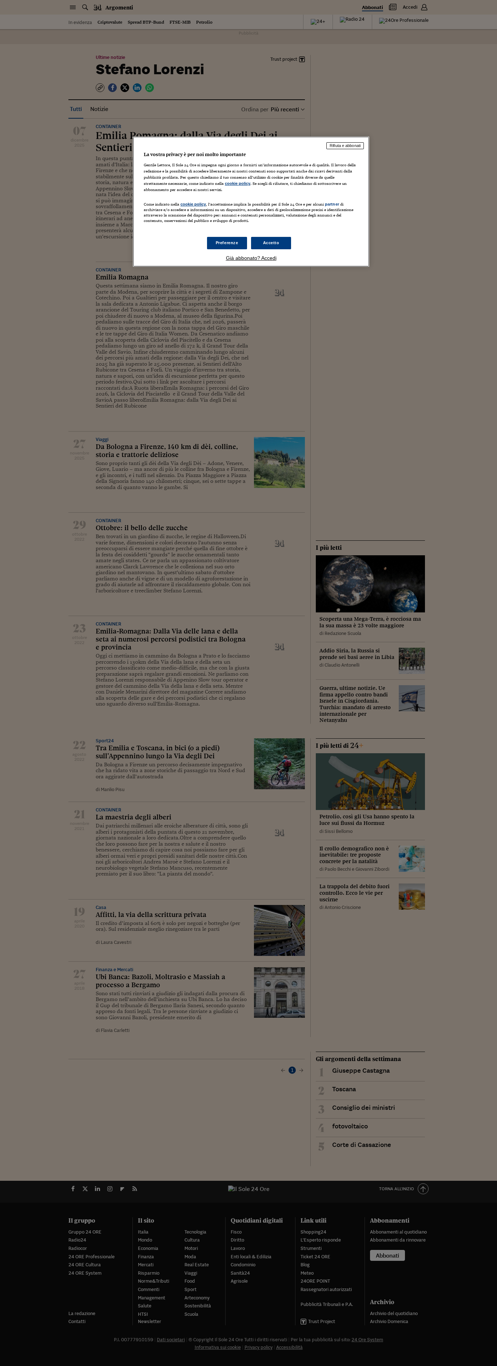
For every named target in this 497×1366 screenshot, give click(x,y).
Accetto (271, 243)
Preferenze (227, 243)
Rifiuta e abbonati (345, 145)
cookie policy (237, 183)
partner (332, 204)
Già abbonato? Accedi (251, 258)
